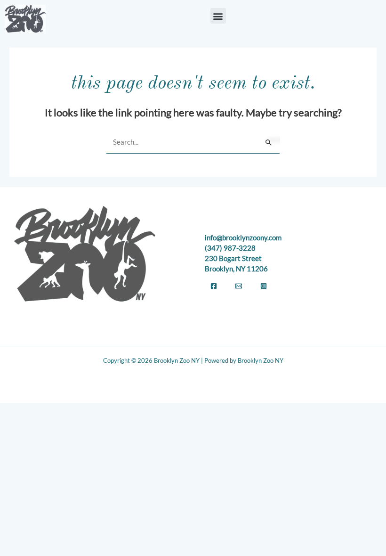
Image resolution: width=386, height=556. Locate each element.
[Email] (239, 286)
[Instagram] (264, 286)
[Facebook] (214, 286)
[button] (218, 16)
